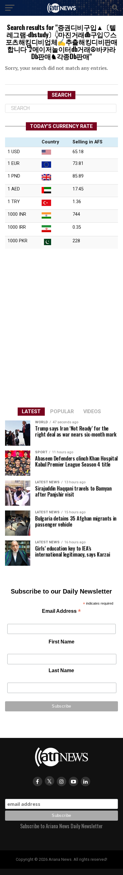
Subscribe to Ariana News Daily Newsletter (61, 826)
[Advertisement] (61, 327)
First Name (61, 641)
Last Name (61, 670)
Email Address (61, 611)
